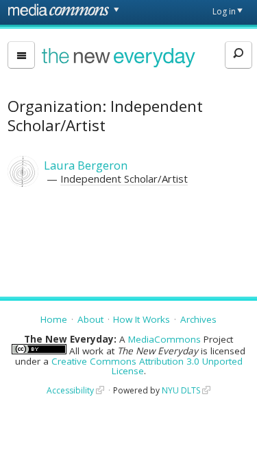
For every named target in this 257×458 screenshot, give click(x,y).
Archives (198, 319)
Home (53, 319)
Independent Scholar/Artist (124, 178)
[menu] (21, 55)
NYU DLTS (181, 390)
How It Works (141, 319)
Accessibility (70, 390)
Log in (224, 11)
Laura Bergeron (85, 165)
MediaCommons (164, 339)
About (90, 319)
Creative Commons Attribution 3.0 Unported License (147, 366)
